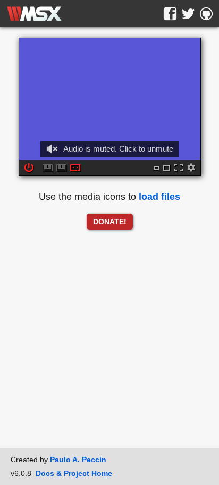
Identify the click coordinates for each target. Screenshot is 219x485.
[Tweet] (188, 14)
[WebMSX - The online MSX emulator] (34, 13)
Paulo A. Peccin (78, 459)
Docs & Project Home (74, 473)
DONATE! (110, 221)
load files (159, 196)
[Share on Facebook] (170, 14)
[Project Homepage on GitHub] (206, 14)
